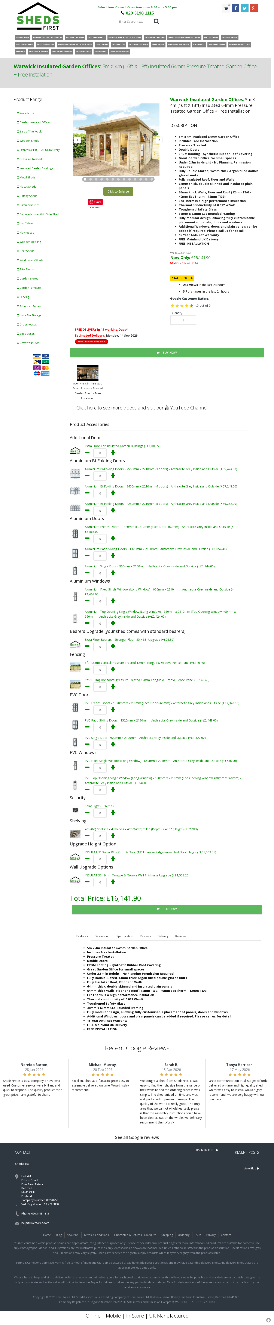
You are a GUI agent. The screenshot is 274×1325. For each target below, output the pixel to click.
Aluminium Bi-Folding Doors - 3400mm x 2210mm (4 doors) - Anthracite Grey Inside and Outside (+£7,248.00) (161, 486)
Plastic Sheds (27, 186)
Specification (124, 936)
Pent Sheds (26, 251)
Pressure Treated (30, 159)
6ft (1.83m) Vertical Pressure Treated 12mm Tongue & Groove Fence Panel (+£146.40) (145, 663)
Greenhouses (28, 324)
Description (102, 936)
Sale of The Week (30, 131)
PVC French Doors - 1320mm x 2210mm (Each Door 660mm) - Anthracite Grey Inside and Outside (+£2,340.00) (162, 703)
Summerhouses (29, 205)
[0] (226, 17)
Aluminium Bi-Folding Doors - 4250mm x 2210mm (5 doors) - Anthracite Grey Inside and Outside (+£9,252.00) (161, 504)
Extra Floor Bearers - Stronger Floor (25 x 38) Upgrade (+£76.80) (129, 639)
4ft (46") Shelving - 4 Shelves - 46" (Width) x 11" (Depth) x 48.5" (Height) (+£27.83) (141, 829)
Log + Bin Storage (30, 315)
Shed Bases (26, 334)
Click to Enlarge (118, 191)
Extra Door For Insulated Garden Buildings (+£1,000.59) (123, 446)
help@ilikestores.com (35, 1223)
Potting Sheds (28, 196)
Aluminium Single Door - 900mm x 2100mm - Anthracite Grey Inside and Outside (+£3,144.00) (150, 566)
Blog (59, 1235)
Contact (226, 1235)
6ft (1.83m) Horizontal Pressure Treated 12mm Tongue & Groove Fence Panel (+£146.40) (147, 680)
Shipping (167, 1235)
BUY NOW (169, 352)
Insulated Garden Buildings (36, 168)
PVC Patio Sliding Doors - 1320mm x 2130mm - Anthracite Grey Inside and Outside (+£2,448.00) (151, 720)
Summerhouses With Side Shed (39, 214)
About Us (73, 1235)
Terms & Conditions (96, 1235)
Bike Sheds (26, 269)
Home (47, 1235)
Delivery (163, 936)
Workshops (26, 113)
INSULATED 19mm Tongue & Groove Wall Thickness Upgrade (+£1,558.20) (137, 875)
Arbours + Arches (30, 306)
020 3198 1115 (140, 13)
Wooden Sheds (29, 141)
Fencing (24, 297)
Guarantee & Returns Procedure (135, 1235)
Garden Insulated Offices (35, 122)
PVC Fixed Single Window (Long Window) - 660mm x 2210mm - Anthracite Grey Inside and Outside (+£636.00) (161, 761)
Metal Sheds (27, 177)
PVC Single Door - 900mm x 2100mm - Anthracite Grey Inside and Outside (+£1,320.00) (145, 738)
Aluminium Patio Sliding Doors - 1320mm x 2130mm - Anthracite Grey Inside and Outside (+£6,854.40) (156, 549)
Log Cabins (26, 223)
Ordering (183, 1235)
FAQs (198, 1235)
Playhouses (26, 232)
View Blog (250, 1168)
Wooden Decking (30, 242)
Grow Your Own (29, 343)
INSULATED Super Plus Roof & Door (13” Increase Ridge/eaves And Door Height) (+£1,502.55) (150, 852)
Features (82, 936)
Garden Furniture (30, 288)
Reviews (145, 936)
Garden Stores (28, 278)
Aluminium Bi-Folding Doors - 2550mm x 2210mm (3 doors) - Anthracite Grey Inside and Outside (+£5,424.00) (161, 469)
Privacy (211, 1235)
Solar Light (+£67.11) (99, 806)
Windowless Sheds (31, 260)
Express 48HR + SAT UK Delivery (39, 150)
